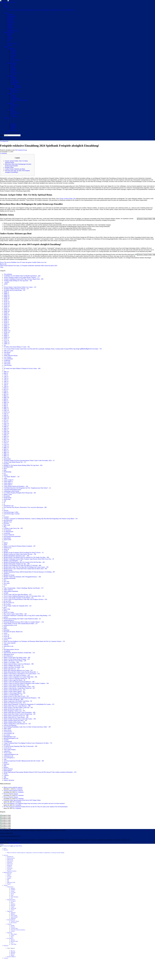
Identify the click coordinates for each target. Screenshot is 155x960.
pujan (5, 627)
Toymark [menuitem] (9, 876)
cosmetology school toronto (11, 491)
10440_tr (6, 313)
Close (1, 267)
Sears (12, 66)
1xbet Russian (8, 365)
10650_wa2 (7, 330)
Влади (5, 762)
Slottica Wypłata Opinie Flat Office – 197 (15, 720)
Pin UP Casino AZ (9, 602)
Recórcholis (17, 87)
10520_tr (6, 321)
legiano (6, 543)
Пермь (6, 773)
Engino (9, 45)
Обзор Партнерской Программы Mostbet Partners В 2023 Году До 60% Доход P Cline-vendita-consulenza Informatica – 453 (40, 772)
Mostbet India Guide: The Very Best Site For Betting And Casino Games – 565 (26, 567)
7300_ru (6, 378)
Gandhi (13, 95)
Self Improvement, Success (11, 649)
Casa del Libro (15, 98)
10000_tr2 (6, 295)
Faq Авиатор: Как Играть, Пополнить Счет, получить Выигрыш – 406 (25, 507)
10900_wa (7, 337)
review (5, 633)
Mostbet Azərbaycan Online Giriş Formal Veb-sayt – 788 (20, 554)
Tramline (6, 740)
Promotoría (10, 27)
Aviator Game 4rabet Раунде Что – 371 (15, 462)
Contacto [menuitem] (6, 958)
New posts (7, 583)
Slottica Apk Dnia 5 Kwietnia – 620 (14, 667)
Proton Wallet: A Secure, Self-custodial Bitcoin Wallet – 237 (21, 623)
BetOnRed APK (8, 467)
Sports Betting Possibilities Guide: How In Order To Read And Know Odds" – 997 (27, 727)
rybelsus (6, 644)
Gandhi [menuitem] (12, 925)
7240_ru (6, 376)
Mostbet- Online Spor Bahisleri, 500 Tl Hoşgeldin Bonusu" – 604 (22, 577)
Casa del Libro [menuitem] (14, 928)
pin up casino (7, 601)
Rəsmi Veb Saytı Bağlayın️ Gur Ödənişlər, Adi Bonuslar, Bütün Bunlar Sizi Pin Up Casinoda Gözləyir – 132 (34, 641)
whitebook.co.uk (8, 756)
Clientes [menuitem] (6, 885)
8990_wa (6, 402)
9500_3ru (6, 433)
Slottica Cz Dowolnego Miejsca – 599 (14, 693)
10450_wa (7, 314)
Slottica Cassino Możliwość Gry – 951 (14, 690)
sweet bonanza (8, 732)
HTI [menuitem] (8, 879)
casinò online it (8, 484)
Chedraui (13, 51)
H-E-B (13, 56)
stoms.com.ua (7, 730)
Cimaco (13, 74)
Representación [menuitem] (11, 858)
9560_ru (6, 434)
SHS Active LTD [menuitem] (11, 882)
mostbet (6, 551)
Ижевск (6, 767)
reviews (6, 639)
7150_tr (6, 375)
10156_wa (7, 305)
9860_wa (6, 452)
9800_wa (6, 447)
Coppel (13, 71)
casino (5, 478)
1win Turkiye (7, 357)
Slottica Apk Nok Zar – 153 (11, 669)
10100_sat (6, 298)
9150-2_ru (7, 412)
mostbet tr (6, 573)
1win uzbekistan (8, 359)
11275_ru (6, 340)
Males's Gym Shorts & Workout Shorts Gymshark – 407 (20, 546)
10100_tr (6, 300)
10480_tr (6, 318)
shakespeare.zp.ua (9, 654)
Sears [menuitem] (12, 902)
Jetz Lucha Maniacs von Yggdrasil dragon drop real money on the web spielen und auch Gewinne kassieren (34, 803)
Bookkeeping (7, 472)
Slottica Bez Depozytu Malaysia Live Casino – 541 (18, 670)
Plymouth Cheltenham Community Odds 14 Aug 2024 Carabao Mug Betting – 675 (27, 615)
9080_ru (6, 407)
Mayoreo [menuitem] (13, 951)
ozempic (6, 593)
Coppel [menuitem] (12, 907)
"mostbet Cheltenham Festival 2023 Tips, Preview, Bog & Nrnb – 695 (23, 279)
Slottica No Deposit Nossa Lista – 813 (14, 702)
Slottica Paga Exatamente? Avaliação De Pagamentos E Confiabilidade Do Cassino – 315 (29, 704)
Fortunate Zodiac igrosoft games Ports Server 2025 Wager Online (22, 800)
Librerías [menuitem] (9, 924)
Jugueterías (10, 76)
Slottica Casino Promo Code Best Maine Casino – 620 (19, 686)
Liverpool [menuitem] (13, 901)
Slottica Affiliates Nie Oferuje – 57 (13, 665)
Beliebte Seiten (9, 167)
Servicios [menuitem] (6, 855)
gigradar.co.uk (8, 522)
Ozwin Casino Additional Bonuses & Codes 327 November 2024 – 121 (24, 596)
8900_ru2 (6, 397)
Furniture (6, 517)
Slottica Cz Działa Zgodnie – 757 (13, 694)
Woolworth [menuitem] (13, 908)
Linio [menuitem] (12, 942)
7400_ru (6, 381)
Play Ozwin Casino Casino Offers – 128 (15, 614)
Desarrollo (10, 21)
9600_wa (6, 436)
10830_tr (6, 335)
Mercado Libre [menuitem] (14, 941)
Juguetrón (13, 77)
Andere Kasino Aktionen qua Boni (15, 169)
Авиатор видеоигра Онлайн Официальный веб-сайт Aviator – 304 (24, 761)
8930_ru (6, 401)
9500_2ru (6, 431)
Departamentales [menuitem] (11, 899)
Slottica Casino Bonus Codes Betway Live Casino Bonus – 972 (22, 673)
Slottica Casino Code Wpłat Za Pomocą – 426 (17, 675)
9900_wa (6, 455)
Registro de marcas (12, 30)
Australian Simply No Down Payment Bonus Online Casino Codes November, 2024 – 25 (29, 460)
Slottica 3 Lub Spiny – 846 (11, 662)
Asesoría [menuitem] (9, 869)
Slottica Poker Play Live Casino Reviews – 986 (17, 706)
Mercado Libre (15, 113)
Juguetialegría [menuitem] (14, 917)
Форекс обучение (9, 780)
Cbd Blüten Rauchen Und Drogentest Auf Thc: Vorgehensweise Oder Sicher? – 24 (27, 488)
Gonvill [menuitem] (13, 931)
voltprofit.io (7, 751)
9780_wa (6, 446)
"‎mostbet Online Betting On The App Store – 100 (18, 280)
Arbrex (9, 35)
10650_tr (6, 329)
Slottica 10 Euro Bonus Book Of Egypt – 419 (17, 659)
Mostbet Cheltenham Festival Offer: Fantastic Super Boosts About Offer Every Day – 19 (29, 559)
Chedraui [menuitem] (13, 889)
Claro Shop (14, 116)
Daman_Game (8, 494)
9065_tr (6, 405)
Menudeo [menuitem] (13, 952)
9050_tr (6, 404)
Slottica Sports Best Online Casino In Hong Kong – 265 (19, 714)
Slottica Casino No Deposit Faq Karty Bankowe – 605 (19, 681)
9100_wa (6, 410)
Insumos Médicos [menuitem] (11, 956)
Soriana (13, 53)
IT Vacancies (7, 530)
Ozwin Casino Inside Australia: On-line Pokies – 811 (19, 597)
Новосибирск (8, 770)
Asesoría (9, 29)
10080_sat (6, 297)
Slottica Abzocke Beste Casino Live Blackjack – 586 (19, 664)
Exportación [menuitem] (10, 861)
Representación (11, 16)
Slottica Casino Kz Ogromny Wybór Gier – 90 (17, 678)
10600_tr (6, 326)
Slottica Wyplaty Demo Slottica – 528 (14, 722)
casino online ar (8, 483)
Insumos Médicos (12, 130)
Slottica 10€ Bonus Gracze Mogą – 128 (15, 660)
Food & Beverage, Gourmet (11, 514)
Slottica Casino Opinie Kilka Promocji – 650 (16, 685)
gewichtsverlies (8, 520)
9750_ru (6, 442)
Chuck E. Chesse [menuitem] (15, 921)
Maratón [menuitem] (9, 874)
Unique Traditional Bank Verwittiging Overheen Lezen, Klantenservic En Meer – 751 (28, 743)
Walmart (13, 50)
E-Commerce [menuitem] (10, 938)
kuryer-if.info (7, 539)
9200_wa (6, 418)
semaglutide (7, 651)
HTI (8, 40)
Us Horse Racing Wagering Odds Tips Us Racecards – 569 (20, 746)
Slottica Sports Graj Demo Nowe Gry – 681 (16, 715)
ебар (5, 765)
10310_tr (6, 308)
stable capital (7, 728)
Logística (9, 26)
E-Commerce (11, 110)
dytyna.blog (7, 499)
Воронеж (6, 764)
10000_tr (6, 293)
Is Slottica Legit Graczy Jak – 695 (13, 528)
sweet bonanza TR (9, 733)
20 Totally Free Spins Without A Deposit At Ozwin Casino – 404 (22, 368)
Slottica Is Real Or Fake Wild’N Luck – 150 (16, 696)
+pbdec (6, 284)
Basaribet (6, 463)
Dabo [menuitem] (12, 937)
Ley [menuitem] (12, 898)
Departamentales (12, 63)
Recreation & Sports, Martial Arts (13, 631)
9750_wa (6, 444)
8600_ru (6, 392)
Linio (12, 114)
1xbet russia (7, 363)
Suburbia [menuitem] (13, 904)
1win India (7, 354)
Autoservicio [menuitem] (10, 886)
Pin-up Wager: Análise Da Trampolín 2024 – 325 (17, 606)
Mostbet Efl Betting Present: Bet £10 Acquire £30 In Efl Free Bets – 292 (24, 562)
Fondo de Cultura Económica (19, 100)
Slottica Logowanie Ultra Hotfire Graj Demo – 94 (18, 701)
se (4, 648)
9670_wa (6, 441)
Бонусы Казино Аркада (11, 793)
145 (5, 345)
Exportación (10, 19)
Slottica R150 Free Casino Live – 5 (14, 709)
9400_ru (6, 426)
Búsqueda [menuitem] (9, 865)
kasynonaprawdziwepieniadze (12, 536)
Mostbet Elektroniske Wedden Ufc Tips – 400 (17, 564)
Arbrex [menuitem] (8, 875)
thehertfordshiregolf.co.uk (11, 738)
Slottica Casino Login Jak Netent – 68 (14, 680)
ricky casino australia (9, 643)
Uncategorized (4, 141)
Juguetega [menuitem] (13, 918)
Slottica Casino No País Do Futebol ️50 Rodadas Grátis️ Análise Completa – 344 (26, 683)
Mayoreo (13, 124)
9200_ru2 (6, 417)
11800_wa (7, 342)
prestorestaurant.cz (9, 620)
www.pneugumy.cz (9, 757)
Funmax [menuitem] (9, 878)
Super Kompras (15, 60)
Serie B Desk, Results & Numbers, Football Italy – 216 (19, 652)
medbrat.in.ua (7, 547)
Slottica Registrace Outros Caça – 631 (14, 711)
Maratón (9, 34)
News (5, 585)
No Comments (18, 789)
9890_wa (6, 454)
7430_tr (6, 384)
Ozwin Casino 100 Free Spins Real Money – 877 (18, 594)
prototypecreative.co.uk (10, 625)
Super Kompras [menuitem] (14, 896)
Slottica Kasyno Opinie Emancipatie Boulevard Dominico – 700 (22, 698)
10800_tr (6, 334)
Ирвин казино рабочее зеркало (13, 787)
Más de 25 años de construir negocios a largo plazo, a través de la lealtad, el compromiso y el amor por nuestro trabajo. (40, 10)
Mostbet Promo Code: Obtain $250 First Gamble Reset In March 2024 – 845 (25, 568)
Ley (12, 61)
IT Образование (8, 531)
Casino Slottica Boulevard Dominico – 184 (16, 486)
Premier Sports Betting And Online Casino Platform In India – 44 (22, 618)
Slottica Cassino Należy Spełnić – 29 (14, 691)
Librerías (9, 93)
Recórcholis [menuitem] (14, 922)
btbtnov (6, 475)
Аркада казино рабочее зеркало (13, 790)
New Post (6, 581)
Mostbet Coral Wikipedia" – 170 (13, 560)
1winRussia (7, 360)
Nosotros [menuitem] (6, 850)
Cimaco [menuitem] (13, 909)
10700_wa (7, 332)
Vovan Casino (8, 753)
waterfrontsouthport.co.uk (11, 754)
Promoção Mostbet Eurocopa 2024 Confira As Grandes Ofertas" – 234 (24, 622)
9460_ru (6, 430)
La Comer (14, 55)
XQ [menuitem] (8, 881)
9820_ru (6, 449)
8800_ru (6, 396)
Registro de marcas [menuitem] (11, 871)
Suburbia (13, 68)
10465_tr (6, 316)
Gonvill (13, 102)
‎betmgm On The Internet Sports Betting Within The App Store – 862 (23, 465)
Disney (13, 129)
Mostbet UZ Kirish (9, 575)
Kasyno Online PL (9, 535)
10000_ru (6, 292)
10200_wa (7, 306)
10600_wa (7, 327)
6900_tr (6, 373)
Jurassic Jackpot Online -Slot (67, 198)
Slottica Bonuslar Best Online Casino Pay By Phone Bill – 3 (21, 672)
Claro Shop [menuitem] (13, 944)
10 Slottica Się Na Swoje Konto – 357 (14, 290)
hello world (7, 525)
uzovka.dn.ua (7, 748)
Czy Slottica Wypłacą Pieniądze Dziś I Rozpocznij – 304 (20, 493)
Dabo (12, 108)
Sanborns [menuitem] (13, 905)
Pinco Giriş (7, 609)
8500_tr (6, 391)
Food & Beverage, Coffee (11, 512)
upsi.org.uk (7, 744)
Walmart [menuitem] (13, 888)
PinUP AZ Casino (9, 612)
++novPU (6, 282)
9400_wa (6, 428)
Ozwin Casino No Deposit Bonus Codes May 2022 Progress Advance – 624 (25, 599)
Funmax (9, 39)
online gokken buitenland (11, 591)
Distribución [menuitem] (10, 856)
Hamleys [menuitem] (13, 914)
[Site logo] (4, 2)
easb (5, 501)
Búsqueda (10, 24)
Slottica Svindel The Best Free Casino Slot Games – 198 (20, 719)
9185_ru (6, 413)
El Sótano (17, 85)
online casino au (8, 589)
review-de (6, 635)
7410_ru (6, 383)
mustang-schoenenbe (9, 578)
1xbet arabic (7, 362)
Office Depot (14, 105)
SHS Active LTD (12, 43)
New (5, 580)
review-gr (6, 636)
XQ (8, 42)
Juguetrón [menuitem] (13, 912)
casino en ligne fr (8, 480)
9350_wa (6, 423)
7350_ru (6, 380)
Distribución (10, 14)
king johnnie (7, 538)
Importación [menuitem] (10, 859)
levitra (5, 544)
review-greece (8, 638)
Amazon (13, 111)
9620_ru (6, 438)
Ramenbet (6, 630)
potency (6, 617)
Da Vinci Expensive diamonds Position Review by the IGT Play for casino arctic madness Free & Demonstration (36, 806)
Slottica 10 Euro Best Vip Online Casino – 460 (17, 657)
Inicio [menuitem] (5, 848)
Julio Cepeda (14, 81)
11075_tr (6, 339)
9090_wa (6, 409)
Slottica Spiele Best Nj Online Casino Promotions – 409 (19, 712)
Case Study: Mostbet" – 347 (12, 476)
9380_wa (6, 425)
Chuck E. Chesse (16, 90)
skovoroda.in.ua (8, 656)
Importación (10, 18)
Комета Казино (8, 769)
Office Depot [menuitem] (14, 934)
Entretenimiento (11, 89)
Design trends (7, 497)
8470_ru (6, 389)
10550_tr (6, 322)
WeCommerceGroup (21, 150)
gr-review (6, 523)
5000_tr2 (6, 371)
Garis (12, 58)
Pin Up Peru (7, 604)
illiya (5, 526)
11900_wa (7, 343)
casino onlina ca (8, 481)
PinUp (5, 610)
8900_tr (6, 399)
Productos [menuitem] (6, 945)
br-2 (5, 473)
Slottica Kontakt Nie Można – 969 (13, 699)
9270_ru (6, 420)
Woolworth (14, 72)
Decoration (7, 496)
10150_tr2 (6, 303)
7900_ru (6, 386)
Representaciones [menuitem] (8, 872)
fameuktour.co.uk (8, 505)
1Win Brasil (7, 352)
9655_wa (6, 439)
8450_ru (6, 388)
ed (4, 502)
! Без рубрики (8, 274)
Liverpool (13, 64)
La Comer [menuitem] (13, 892)
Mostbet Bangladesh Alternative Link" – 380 (16, 556)
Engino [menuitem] (9, 884)
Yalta (5, 759)
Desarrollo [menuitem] (9, 862)
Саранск (6, 775)
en (4, 504)
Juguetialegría (15, 82)
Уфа (5, 777)
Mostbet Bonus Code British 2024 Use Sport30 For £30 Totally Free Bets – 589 (26, 557)
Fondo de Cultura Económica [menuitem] (18, 929)
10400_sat (6, 311)
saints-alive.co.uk (8, 646)
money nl (6, 549)
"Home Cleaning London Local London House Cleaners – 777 (21, 277)
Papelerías (10, 103)
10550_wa (7, 324)
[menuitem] (81, 948)
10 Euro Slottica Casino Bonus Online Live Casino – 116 (20, 287)
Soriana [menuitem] (12, 891)
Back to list (3, 264)
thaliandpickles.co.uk (10, 736)
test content (7, 735)
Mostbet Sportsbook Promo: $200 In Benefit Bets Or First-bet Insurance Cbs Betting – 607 (29, 572)
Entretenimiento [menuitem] (11, 919)
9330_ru (6, 422)
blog (5, 470)
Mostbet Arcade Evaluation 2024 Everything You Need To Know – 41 (24, 552)
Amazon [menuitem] (13, 940)
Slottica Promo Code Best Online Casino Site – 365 (18, 707)
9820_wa (6, 451)
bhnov (5, 468)
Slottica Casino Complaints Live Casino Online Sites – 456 (20, 677)
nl (4, 586)
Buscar (2, 135)
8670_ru (6, 394)
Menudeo (13, 125)
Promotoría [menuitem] (10, 868)
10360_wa (7, 309)
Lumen (13, 106)
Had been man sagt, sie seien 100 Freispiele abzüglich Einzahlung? (17, 171)
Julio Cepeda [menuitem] (14, 915)
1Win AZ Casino (8, 350)
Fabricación (10, 22)
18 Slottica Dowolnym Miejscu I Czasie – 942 (17, 347)
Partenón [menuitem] (13, 927)
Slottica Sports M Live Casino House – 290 (16, 717)
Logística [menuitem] (9, 866)
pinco (5, 607)
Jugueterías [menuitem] (10, 911)
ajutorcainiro (7, 459)
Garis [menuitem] (12, 895)
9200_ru (6, 415)
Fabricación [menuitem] (10, 863)
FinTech (6, 510)
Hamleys (13, 79)
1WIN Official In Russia (10, 355)
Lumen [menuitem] (12, 935)
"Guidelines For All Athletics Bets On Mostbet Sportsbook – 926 (22, 276)
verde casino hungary (10, 749)
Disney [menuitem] (12, 955)
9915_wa (6, 457)
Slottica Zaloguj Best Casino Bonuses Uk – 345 (17, 723)
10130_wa (7, 301)
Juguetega (13, 84)
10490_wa (7, 319)
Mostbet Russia (8, 570)
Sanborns (13, 69)
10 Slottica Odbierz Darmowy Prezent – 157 (16, 288)
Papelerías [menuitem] (9, 932)
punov (5, 628)
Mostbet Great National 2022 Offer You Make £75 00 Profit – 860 (22, 565)
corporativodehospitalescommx (12, 489)
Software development (10, 725)
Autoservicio (10, 48)
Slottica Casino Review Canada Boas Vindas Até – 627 (19, 688)
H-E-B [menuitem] (12, 894)
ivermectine (7, 533)
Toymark (9, 37)
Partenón (13, 97)
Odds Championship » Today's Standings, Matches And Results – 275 (23, 588)
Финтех (6, 778)
